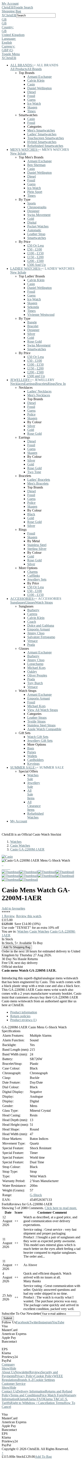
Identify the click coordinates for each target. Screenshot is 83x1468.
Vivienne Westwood (40, 314)
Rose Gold (34, 341)
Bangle (32, 322)
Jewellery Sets (36, 579)
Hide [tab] (13, 1368)
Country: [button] (8, 27)
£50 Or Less (35, 245)
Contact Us (9, 1391)
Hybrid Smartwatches (41, 142)
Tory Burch (35, 683)
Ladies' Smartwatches (41, 134)
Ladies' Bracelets (38, 479)
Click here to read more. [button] (61, 1208)
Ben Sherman (36, 165)
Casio (31, 84)
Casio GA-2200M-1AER (27, 849)
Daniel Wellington (39, 88)
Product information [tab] (23, 1012)
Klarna (22, 1399)
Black (31, 514)
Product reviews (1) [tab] (23, 1020)
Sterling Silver (36, 549)
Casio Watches (20, 845)
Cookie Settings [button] (44, 1380)
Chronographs (36, 207)
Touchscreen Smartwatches (45, 138)
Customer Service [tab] (14, 1383)
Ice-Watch (34, 103)
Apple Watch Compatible (44, 729)
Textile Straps (36, 721)
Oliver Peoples (37, 675)
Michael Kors (36, 668)
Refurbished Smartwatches (45, 146)
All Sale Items (30, 794)
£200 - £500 (35, 261)
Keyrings (33, 763)
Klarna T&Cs (52, 1399)
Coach (31, 621)
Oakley (32, 671)
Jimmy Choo (35, 633)
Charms (32, 572)
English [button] (7, 42)
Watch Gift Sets (37, 737)
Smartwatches (36, 238)
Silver (31, 334)
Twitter (34, 1322)
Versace (32, 641)
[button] (41, 20)
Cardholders (35, 760)
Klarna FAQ (35, 1399)
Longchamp (35, 664)
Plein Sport (34, 192)
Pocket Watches (38, 226)
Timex (31, 111)
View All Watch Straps (42, 710)
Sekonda (33, 307)
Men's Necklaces (38, 395)
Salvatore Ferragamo (41, 637)
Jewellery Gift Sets (40, 740)
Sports (31, 203)
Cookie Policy (43, 1376)
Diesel (31, 92)
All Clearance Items (34, 806)
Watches (15, 841)
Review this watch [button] (28, 916)
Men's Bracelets (38, 483)
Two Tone (34, 472)
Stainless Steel (36, 545)
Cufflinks (33, 575)
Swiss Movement (38, 215)
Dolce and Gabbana (40, 625)
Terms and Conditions (25, 1395)
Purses (31, 752)
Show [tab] (6, 1368)
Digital (31, 222)
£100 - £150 (35, 253)
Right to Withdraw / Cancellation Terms (37, 1403)
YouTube (58, 1322)
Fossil (31, 96)
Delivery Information (31, 1391)
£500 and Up (36, 376)
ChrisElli (8, 7)
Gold (30, 218)
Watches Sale (33, 777)
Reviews (35, 1372)
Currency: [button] (8, 46)
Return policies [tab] (20, 1016)
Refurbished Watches (35, 815)
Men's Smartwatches (41, 130)
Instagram (45, 1322)
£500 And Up (36, 265)
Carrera (32, 614)
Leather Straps (37, 717)
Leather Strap (36, 234)
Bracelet (32, 326)
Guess (31, 99)
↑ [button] (2, 1453)
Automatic (34, 230)
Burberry (33, 610)
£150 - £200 (35, 257)
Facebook (22, 1322)
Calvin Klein (35, 80)
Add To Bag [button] (43, 1456)
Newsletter (22, 1372)
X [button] (3, 15)
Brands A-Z (26, 1380)
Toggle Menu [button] (11, 54)
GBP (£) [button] (7, 50)
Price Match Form (52, 1395)
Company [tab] (8, 1364)
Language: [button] (9, 39)
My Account (10, 3)
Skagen (32, 107)
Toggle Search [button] (23, 7)
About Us (8, 1372)
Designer (33, 211)
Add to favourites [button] (13, 908)
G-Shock (36, 1195)
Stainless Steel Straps (41, 725)
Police (31, 414)
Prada (31, 644)
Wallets (32, 756)
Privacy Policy (24, 1376)
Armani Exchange (39, 76)
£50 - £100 (34, 249)
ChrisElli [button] (10, 15)
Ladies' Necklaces (39, 391)
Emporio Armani (38, 629)
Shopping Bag (11, 11)
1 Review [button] (8, 916)
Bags (30, 748)
